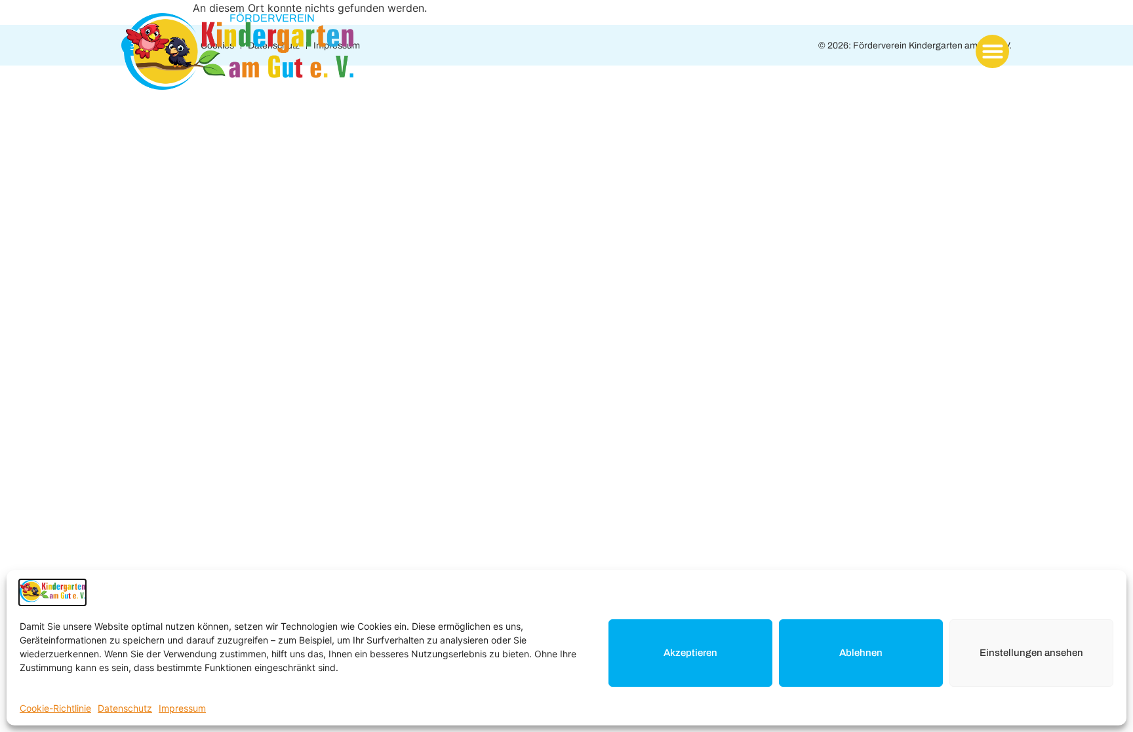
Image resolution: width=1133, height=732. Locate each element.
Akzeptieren (690, 652)
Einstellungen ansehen (1031, 652)
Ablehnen (861, 652)
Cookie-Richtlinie (55, 708)
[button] (992, 51)
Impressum (182, 708)
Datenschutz (125, 708)
